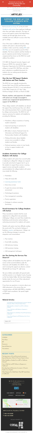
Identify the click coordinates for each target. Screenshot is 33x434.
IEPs (25, 48)
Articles (18, 393)
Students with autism (9, 29)
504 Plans (5, 50)
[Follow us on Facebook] (18, 388)
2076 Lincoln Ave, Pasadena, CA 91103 (13, 410)
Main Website (10, 393)
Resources (4, 344)
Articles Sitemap (20, 395)
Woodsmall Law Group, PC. (11, 26)
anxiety (10, 230)
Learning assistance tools (13, 182)
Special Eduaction (7, 346)
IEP (10, 321)
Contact (10, 395)
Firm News (5, 339)
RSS (25, 393)
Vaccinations (5, 348)
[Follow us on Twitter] (15, 388)
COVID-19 (4, 337)
